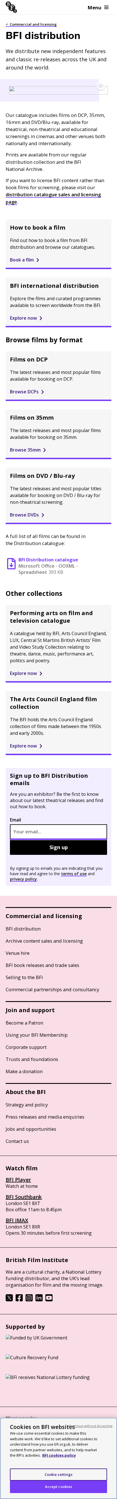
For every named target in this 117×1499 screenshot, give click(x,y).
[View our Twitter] (9, 1300)
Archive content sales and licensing (44, 941)
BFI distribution (23, 928)
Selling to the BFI (24, 977)
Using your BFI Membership (37, 1035)
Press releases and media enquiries (45, 1117)
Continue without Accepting (90, 1426)
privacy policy (23, 879)
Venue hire (18, 953)
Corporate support (26, 1047)
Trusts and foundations (32, 1059)
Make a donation (24, 1071)
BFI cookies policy (59, 1455)
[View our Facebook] (19, 1300)
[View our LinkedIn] (39, 1300)
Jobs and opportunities (31, 1129)
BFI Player (18, 1179)
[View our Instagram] (29, 1300)
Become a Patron (24, 1022)
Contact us (17, 1141)
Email (15, 820)
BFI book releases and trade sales (42, 965)
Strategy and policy (27, 1104)
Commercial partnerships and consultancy (52, 989)
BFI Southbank (24, 1196)
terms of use (74, 873)
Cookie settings (59, 1474)
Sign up (58, 847)
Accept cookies (58, 1486)
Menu (94, 7)
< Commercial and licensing (31, 24)
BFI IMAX (17, 1220)
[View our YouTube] (49, 1300)
